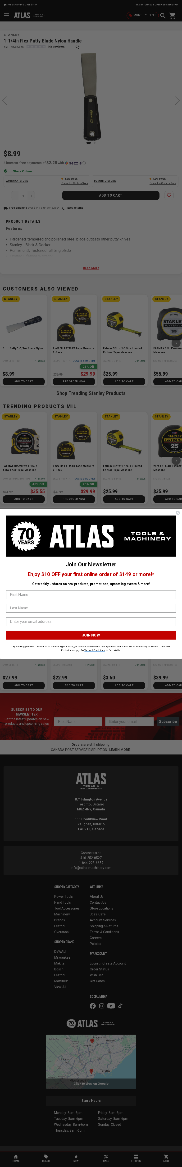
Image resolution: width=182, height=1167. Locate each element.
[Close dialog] (177, 512)
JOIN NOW (91, 635)
